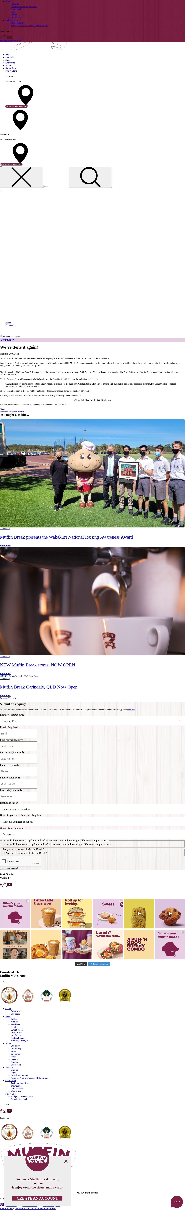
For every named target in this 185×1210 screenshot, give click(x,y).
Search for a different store (16, 106)
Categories (16, 1011)
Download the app (19, 1075)
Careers (14, 1059)
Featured (15, 4)
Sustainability (17, 9)
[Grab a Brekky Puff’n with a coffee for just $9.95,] (46, 944)
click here (131, 710)
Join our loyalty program (10, 41)
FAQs (13, 1056)
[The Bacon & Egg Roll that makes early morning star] (77, 913)
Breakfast (15, 1024)
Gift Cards (10, 62)
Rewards (9, 57)
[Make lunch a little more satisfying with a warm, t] (139, 913)
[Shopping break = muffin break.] (77, 944)
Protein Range (17, 1038)
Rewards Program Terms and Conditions (29, 25)
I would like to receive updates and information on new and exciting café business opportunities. (58, 844)
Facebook (4, 412)
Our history (16, 1048)
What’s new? (16, 1091)
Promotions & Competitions (24, 6)
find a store (11, 71)
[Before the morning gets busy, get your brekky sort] (139, 944)
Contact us (16, 1064)
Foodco (14, 1062)
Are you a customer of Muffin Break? (26, 852)
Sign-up (14, 1070)
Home (8, 323)
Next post (12, 698)
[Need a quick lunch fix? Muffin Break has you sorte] (108, 944)
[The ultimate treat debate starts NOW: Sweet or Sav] (108, 913)
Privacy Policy (48, 1208)
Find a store (10, 1094)
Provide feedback (19, 1099)
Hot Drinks (16, 1035)
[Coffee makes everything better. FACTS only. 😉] (15, 944)
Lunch (13, 1027)
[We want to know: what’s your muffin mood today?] (170, 944)
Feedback (177, 1202)
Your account (17, 23)
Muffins (14, 1021)
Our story (15, 1046)
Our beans (15, 1014)
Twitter (21, 412)
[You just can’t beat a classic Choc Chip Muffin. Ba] (170, 913)
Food (13, 12)
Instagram (13, 412)
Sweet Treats (17, 1030)
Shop (7, 60)
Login (13, 1072)
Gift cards (15, 1054)
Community (16, 17)
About (8, 65)
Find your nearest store (22, 1096)
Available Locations (20, 1083)
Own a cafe (10, 68)
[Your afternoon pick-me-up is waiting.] (46, 913)
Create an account (37, 1198)
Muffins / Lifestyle (19, 1040)
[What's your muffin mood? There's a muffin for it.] (15, 913)
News (13, 1051)
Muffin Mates (11, 20)
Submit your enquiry (9, 868)
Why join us (16, 1086)
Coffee (14, 14)
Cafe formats (17, 1088)
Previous (3, 698)
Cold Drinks (16, 1032)
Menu (8, 54)
